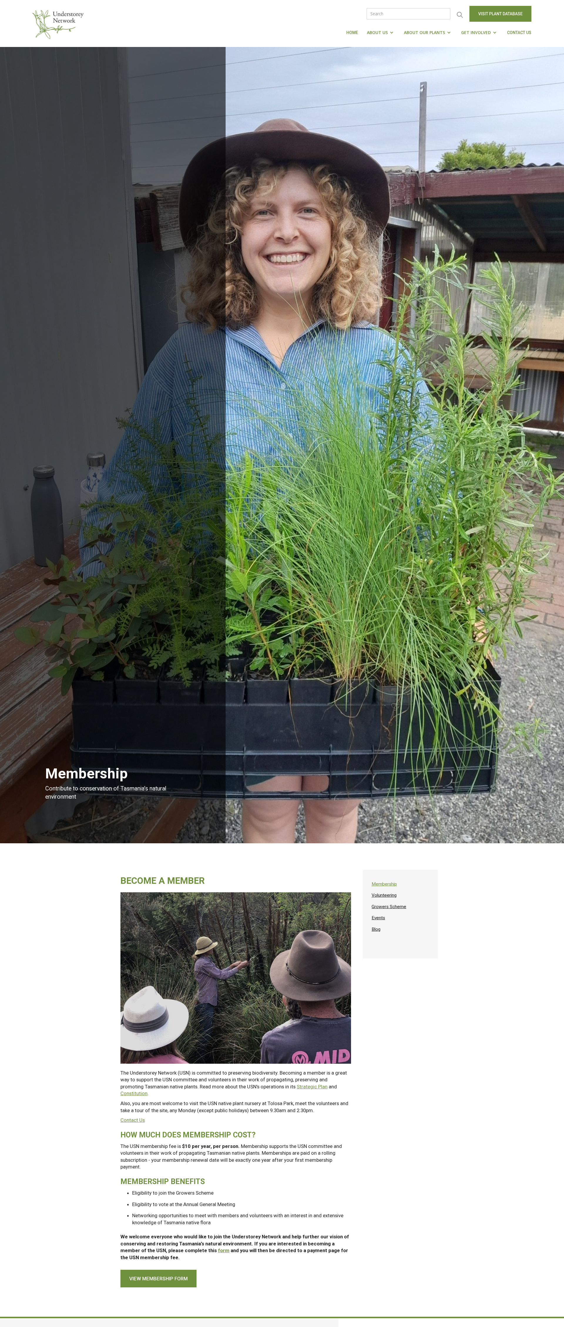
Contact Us (132, 1120)
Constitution (133, 1093)
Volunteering (384, 895)
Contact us (519, 32)
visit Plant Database (500, 13)
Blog (376, 929)
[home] (59, 23)
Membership (384, 884)
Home (352, 32)
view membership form (158, 1279)
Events (378, 917)
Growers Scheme (389, 906)
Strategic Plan (312, 1087)
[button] (381, 33)
